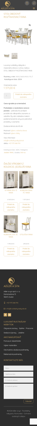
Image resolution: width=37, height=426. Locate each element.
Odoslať (28, 401)
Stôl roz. (23, 152)
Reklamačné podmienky (13, 354)
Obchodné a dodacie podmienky (16, 350)
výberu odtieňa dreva (18, 131)
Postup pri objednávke (12, 341)
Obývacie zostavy (10, 328)
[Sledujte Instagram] (9, 314)
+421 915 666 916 (14, 143)
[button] (30, 25)
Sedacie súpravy (10, 333)
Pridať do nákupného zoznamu (23, 95)
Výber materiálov (10, 345)
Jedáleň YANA (8, 152)
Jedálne (21, 333)
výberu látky (15, 133)
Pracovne (29, 328)
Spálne (21, 328)
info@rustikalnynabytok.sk (14, 141)
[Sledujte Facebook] (5, 314)
